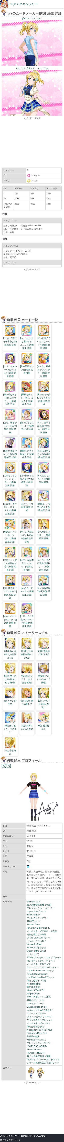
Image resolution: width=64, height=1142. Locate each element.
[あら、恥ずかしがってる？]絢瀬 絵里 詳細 (10, 427)
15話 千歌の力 (10, 752)
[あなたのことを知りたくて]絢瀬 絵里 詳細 (10, 621)
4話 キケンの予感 (10, 702)
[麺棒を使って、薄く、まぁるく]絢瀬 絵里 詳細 (27, 399)
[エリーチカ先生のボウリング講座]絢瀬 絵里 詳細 (27, 621)
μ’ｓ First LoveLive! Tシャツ (40, 970)
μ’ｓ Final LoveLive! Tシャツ (40, 977)
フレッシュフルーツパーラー (41, 908)
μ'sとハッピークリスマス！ (40, 1016)
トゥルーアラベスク (36, 941)
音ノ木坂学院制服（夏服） (40, 1056)
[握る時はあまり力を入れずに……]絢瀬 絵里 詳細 (10, 399)
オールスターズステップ (38, 964)
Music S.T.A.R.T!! (35, 990)
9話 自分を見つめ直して (27, 702)
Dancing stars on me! (37, 1007)
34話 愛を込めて (43, 727)
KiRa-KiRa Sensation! (37, 974)
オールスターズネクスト (38, 1023)
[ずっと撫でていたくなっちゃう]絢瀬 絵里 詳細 (43, 343)
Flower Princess (34, 1049)
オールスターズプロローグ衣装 (42, 931)
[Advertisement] (32, 143)
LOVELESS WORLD (37, 1046)
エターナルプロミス (36, 911)
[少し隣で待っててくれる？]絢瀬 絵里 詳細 (10, 593)
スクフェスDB (38, 1136)
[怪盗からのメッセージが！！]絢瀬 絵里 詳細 (10, 537)
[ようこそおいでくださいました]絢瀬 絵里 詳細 (10, 371)
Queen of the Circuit (36, 951)
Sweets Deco (33, 924)
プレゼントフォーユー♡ (38, 1043)
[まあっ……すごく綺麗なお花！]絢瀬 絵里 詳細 (10, 565)
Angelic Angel (33, 993)
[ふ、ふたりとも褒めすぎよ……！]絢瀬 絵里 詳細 (27, 343)
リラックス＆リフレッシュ (40, 1020)
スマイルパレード (35, 1003)
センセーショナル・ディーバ (41, 961)
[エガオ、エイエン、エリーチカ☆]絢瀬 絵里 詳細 (10, 508)
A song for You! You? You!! (40, 1030)
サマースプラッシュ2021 (39, 997)
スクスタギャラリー (24, 4)
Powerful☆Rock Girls (37, 1033)
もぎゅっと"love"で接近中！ (40, 1010)
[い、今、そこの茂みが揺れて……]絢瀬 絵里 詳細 (43, 565)
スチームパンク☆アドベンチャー (43, 967)
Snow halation (33, 914)
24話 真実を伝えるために (27, 727)
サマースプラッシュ (36, 947)
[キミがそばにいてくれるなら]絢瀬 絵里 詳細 (27, 537)
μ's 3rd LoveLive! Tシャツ (39, 938)
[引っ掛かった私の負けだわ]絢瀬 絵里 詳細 (27, 480)
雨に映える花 (33, 987)
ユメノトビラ (33, 954)
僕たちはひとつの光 (36, 980)
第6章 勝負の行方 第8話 (43, 653)
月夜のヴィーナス (35, 1000)
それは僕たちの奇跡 (36, 934)
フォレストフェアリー (37, 918)
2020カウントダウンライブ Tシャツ (44, 957)
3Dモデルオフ (33, 901)
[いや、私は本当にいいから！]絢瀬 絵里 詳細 (27, 565)
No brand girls (33, 984)
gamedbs (25, 1136)
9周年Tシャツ (33, 921)
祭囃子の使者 (33, 1036)
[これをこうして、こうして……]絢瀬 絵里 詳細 (10, 480)
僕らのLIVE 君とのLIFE (38, 928)
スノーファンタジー (36, 1013)
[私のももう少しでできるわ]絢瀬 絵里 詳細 (43, 399)
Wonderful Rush (34, 944)
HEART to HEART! (36, 1053)
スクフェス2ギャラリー (11, 1140)
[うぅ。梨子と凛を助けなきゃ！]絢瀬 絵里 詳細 (43, 427)
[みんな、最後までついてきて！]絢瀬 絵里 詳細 (43, 371)
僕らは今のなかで (35, 1026)
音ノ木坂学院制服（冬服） (40, 905)
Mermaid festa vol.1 (36, 1040)
